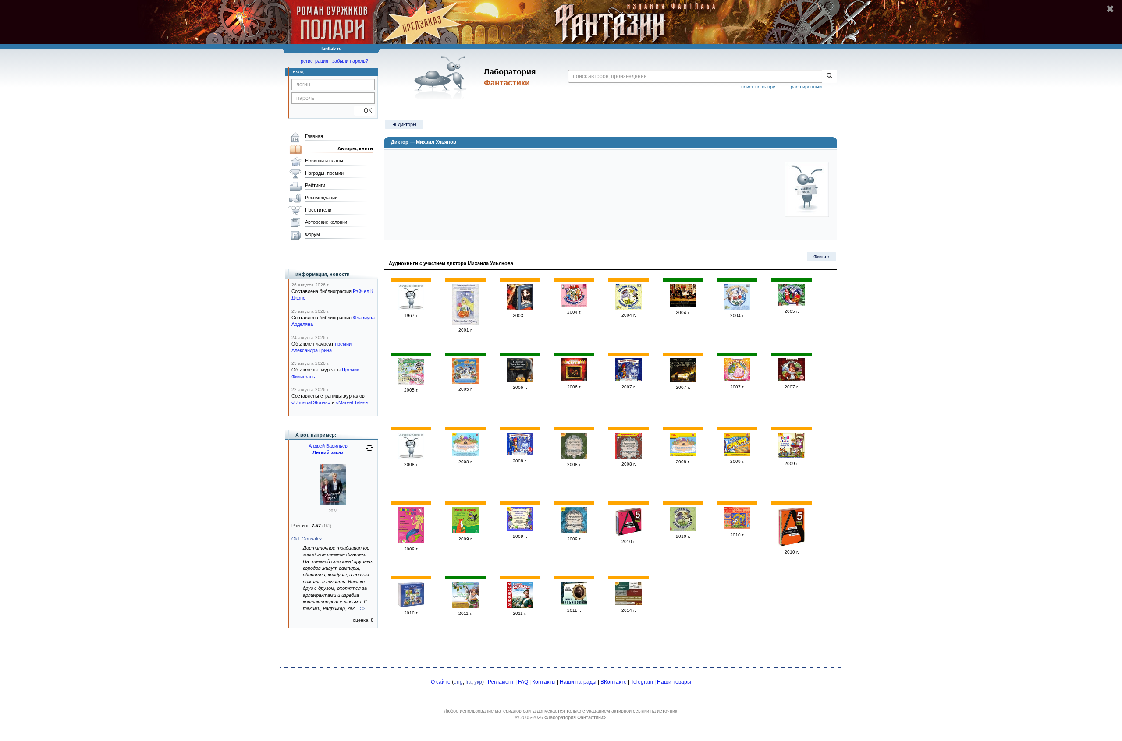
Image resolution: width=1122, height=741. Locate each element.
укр (478, 682)
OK (364, 110)
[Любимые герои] (737, 308)
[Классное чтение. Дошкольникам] (411, 605)
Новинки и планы (324, 160)
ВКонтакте (613, 682)
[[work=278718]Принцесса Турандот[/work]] (411, 382)
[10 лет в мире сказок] (465, 382)
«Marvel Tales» (352, 402)
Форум (312, 234)
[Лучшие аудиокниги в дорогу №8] (792, 544)
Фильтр (821, 256)
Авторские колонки (326, 222)
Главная (314, 136)
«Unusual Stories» (310, 402)
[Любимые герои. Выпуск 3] (411, 541)
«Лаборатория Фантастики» (575, 717)
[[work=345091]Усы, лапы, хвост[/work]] (792, 379)
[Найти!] (829, 76)
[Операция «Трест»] (411, 308)
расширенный (806, 86)
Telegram (642, 682)
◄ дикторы (404, 124)
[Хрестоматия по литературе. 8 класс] (574, 531)
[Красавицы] (737, 379)
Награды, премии (324, 173)
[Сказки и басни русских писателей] (628, 308)
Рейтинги (315, 185)
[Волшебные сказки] (737, 527)
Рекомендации (321, 197)
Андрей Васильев (328, 445)
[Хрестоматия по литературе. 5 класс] (628, 456)
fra (468, 682)
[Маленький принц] (465, 322)
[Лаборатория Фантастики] (442, 77)
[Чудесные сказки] (465, 454)
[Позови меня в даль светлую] (465, 606)
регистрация (314, 61)
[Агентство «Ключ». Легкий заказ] (333, 503)
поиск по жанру (758, 86)
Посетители (318, 209)
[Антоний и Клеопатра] (683, 380)
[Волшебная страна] (574, 304)
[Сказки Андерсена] (628, 379)
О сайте (441, 682)
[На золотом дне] (520, 308)
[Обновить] (369, 451)
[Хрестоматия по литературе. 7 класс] (574, 457)
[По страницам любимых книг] (792, 456)
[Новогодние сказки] (792, 304)
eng (458, 682)
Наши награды (578, 682)
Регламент (501, 682)
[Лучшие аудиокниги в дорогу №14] (628, 534)
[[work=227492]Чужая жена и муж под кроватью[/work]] (683, 305)
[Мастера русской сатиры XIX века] (628, 603)
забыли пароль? (350, 61)
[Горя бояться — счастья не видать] (520, 606)
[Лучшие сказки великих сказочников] (737, 454)
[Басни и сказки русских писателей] (465, 531)
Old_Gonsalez (306, 538)
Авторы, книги (355, 148)
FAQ (523, 682)
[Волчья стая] (574, 603)
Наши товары (674, 682)
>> (362, 608)
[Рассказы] (411, 457)
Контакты (544, 682)
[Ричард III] (574, 379)
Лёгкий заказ (327, 452)
